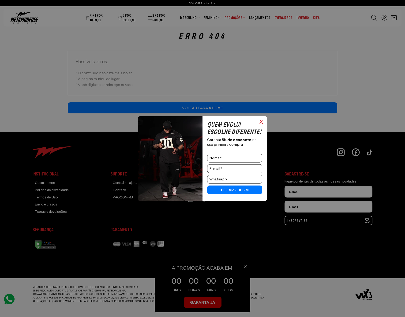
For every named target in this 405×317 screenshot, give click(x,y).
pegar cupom (235, 189)
